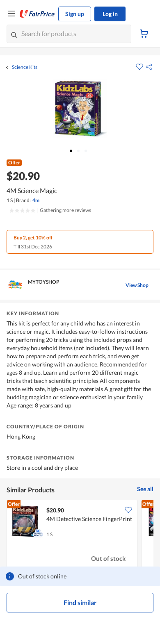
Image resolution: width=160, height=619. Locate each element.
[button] (148, 66)
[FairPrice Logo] (37, 14)
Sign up (74, 13)
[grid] (80, 535)
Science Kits (24, 67)
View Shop (137, 285)
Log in (110, 13)
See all (145, 488)
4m (35, 200)
